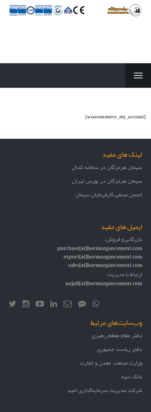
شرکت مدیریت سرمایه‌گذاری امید (104, 390)
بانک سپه (131, 376)
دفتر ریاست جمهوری (119, 349)
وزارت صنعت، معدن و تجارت (111, 363)
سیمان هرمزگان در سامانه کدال (107, 167)
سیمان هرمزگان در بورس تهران (107, 181)
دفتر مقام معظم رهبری (117, 335)
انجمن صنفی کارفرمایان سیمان (108, 194)
